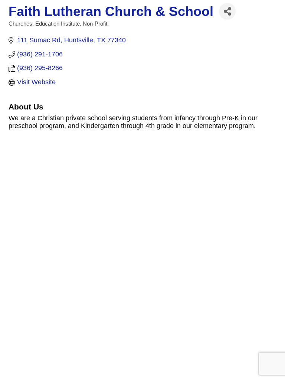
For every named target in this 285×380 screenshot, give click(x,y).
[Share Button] (227, 11)
